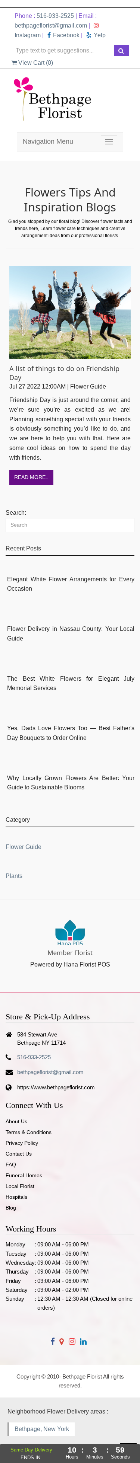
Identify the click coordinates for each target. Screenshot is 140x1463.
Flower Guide (23, 847)
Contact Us (19, 1154)
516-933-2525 (55, 16)
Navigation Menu (48, 141)
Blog (11, 1208)
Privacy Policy (22, 1143)
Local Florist (20, 1186)
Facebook (66, 35)
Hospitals (16, 1197)
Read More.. (31, 477)
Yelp (100, 35)
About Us (16, 1121)
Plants (14, 876)
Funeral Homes (24, 1175)
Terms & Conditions (29, 1132)
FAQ (11, 1164)
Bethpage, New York (42, 1429)
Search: (16, 513)
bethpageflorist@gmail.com (51, 25)
